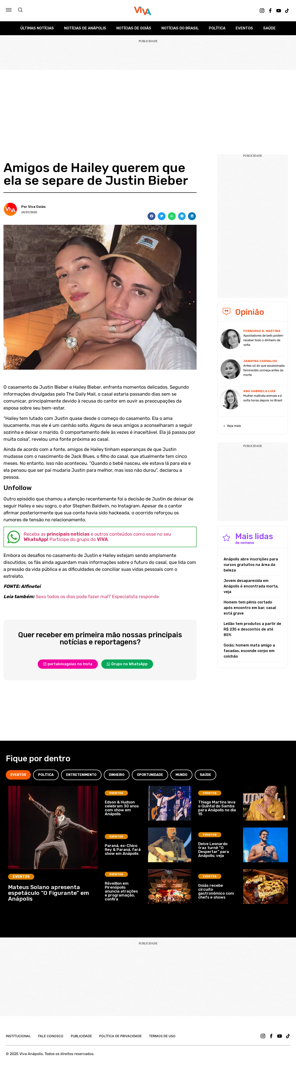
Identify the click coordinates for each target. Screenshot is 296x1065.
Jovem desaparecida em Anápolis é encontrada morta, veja (251, 586)
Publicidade (81, 1036)
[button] (151, 216)
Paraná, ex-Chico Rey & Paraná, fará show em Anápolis (123, 849)
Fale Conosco (50, 1036)
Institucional (18, 1036)
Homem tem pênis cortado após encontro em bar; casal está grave (250, 607)
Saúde (269, 28)
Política (217, 28)
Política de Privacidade (120, 1036)
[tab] (18, 775)
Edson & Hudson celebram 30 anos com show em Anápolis (122, 808)
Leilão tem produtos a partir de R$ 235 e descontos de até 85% (252, 629)
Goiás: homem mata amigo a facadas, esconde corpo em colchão (249, 651)
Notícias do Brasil (180, 28)
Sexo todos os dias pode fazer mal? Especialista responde (97, 596)
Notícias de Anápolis (85, 28)
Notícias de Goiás (133, 28)
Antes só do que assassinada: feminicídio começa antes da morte (264, 370)
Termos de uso (162, 1036)
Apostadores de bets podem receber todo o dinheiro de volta (263, 340)
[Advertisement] (148, 104)
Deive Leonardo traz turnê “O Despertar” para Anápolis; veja (213, 849)
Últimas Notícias (37, 28)
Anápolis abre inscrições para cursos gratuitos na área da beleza (251, 564)
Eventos (244, 28)
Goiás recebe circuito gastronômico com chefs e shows (216, 891)
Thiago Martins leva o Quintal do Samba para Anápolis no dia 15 (217, 808)
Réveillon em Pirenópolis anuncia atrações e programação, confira (121, 891)
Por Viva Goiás (33, 207)
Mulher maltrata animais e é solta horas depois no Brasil (262, 398)
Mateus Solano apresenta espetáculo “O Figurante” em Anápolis (48, 893)
